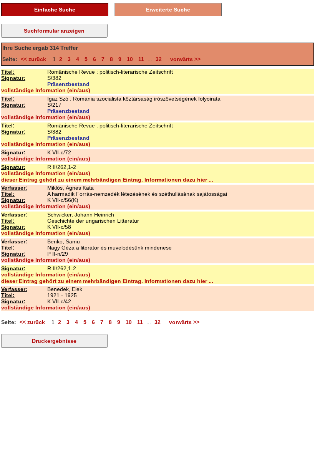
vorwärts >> (184, 59)
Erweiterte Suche (168, 10)
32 (159, 59)
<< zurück (35, 59)
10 (130, 59)
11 (141, 59)
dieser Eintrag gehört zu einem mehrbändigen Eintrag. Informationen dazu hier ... (107, 180)
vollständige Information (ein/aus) (45, 90)
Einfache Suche (54, 10)
